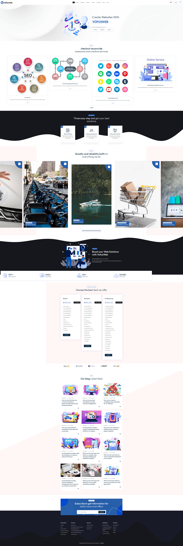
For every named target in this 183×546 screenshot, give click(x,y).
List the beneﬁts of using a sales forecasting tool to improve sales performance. (70, 455)
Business (64, 425)
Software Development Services (77, 527)
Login (176, 2)
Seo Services (73, 525)
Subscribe (102, 512)
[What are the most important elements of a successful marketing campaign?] (91, 470)
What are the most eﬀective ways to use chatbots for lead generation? (112, 482)
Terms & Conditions (64, 532)
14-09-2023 (70, 451)
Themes (93, 2)
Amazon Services (90, 525)
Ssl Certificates (116, 525)
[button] (90, 107)
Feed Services (89, 527)
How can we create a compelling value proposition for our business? (112, 401)
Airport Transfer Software (79, 200)
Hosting (114, 527)
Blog (103, 2)
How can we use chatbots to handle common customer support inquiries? (111, 429)
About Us (62, 525)
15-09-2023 (70, 425)
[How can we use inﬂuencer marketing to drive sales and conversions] (70, 417)
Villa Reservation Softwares (123, 202)
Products (88, 2)
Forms (107, 2)
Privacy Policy (63, 534)
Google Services (74, 534)
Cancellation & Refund (65, 530)
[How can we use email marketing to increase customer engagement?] (91, 389)
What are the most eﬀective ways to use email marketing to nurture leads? (112, 456)
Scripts (114, 530)
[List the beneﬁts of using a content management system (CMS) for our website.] (91, 417)
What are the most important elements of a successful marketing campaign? (91, 482)
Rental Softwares (106, 525)
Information (99, 2)
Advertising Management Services (77, 530)
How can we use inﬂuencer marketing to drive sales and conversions (70, 429)
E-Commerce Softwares (107, 527)
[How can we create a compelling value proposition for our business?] (112, 389)
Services (77, 2)
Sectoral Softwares (106, 533)
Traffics (114, 532)
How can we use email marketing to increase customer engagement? (89, 401)
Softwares (82, 2)
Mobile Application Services (76, 532)
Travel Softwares (106, 531)
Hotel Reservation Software (32, 202)
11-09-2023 (70, 478)
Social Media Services (75, 528)
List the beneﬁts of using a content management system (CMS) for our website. (91, 429)
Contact (109, 29)
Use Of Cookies (63, 528)
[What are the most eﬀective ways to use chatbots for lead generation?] (112, 470)
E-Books (114, 528)
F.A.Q (62, 527)
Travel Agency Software (168, 202)
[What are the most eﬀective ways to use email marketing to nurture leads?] (112, 443)
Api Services (89, 528)
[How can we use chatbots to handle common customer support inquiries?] (112, 417)
